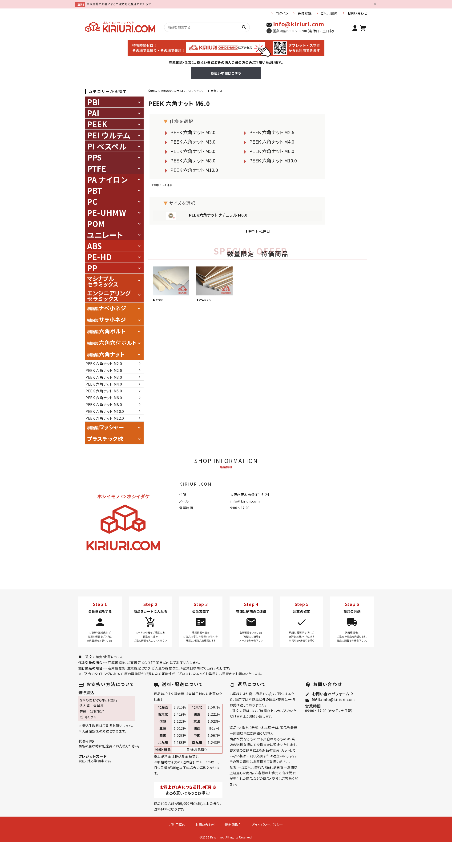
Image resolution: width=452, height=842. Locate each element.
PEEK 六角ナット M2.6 (271, 132)
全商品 (152, 91)
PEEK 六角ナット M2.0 (192, 132)
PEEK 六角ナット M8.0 (192, 160)
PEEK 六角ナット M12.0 (194, 169)
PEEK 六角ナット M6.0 (271, 151)
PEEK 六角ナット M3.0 (192, 141)
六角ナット (217, 91)
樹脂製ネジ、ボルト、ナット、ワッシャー (183, 91)
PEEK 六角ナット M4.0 (271, 141)
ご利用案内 (329, 13)
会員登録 (304, 13)
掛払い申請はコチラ (226, 73)
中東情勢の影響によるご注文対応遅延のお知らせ (119, 4)
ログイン (282, 13)
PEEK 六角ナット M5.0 (192, 151)
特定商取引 (233, 824)
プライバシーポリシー (267, 824)
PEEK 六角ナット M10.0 (273, 160)
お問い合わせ (357, 13)
